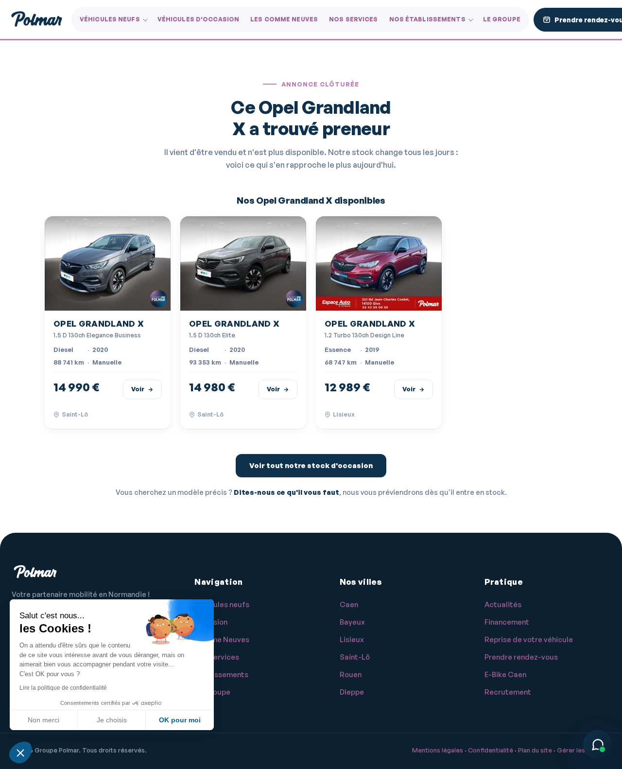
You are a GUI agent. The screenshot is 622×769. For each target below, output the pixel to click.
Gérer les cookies (583, 750)
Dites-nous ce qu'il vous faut (286, 492)
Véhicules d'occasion (198, 19)
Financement (506, 622)
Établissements (221, 674)
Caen (349, 604)
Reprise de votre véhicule (528, 639)
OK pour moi (180, 720)
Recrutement (507, 692)
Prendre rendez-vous (521, 657)
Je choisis (112, 720)
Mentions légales (437, 750)
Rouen (351, 674)
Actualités (502, 604)
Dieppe (352, 692)
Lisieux (352, 639)
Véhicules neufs (110, 19)
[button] (20, 752)
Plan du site (535, 750)
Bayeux (352, 622)
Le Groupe (501, 19)
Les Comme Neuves (284, 19)
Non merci (43, 720)
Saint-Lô (355, 657)
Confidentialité (490, 750)
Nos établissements (427, 19)
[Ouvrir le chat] (597, 744)
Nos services (353, 19)
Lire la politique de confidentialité (63, 687)
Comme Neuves (221, 639)
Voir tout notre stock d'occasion (311, 465)
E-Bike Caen (505, 674)
